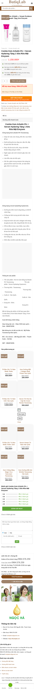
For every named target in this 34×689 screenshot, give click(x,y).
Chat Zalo (4, 688)
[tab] (17, 116)
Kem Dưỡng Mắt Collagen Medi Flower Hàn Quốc (25, 371)
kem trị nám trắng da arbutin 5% (21, 110)
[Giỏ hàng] (32, 3)
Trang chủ (4, 48)
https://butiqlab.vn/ (14, 638)
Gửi (17, 541)
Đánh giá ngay (17, 508)
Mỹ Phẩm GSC (23, 103)
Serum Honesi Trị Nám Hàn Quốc (25, 443)
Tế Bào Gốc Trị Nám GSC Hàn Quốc (8, 400)
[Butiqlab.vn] (17, 3)
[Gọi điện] (10, 685)
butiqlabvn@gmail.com (13, 635)
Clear (19, 422)
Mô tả (4, 115)
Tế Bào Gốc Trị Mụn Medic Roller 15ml (8, 443)
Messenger (17, 688)
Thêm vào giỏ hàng (18, 81)
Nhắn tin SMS (23, 688)
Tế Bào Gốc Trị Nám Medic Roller (8, 370)
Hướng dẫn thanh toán (10, 120)
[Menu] (2, 3)
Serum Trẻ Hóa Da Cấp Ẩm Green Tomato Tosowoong (25, 401)
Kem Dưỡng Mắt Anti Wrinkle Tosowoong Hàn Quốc (25, 472)
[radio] (19, 410)
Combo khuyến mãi (14, 48)
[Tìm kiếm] (31, 8)
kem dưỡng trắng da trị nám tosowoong (18, 106)
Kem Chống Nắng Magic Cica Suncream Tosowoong (8, 473)
